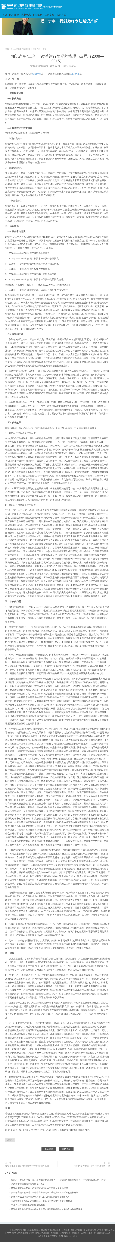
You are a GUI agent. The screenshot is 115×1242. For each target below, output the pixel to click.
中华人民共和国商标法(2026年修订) (28, 1204)
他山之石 (36, 49)
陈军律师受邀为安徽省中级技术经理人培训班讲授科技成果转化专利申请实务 (47, 1209)
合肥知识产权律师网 (52, 6)
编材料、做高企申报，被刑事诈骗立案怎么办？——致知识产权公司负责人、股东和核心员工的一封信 (58, 1179)
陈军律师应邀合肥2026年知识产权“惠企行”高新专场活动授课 (39, 1188)
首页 (4, 14)
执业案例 (38, 14)
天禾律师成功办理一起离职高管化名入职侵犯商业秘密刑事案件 (40, 1196)
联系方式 (61, 14)
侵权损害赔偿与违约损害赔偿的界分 (28, 1183)
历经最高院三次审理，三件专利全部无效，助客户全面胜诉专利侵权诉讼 (44, 1192)
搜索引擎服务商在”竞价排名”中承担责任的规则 (27, 1165)
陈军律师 (14, 14)
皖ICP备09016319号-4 (68, 1236)
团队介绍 (66, 1148)
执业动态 (26, 14)
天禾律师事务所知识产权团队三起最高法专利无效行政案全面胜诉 (41, 1200)
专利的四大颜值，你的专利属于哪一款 (92, 1165)
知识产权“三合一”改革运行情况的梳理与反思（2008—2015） (57, 58)
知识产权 (36, 73)
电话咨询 (48, 1148)
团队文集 (49, 14)
